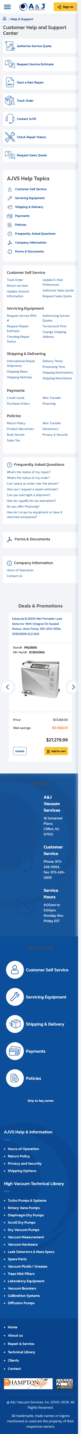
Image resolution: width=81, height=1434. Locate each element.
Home (12, 1327)
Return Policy (16, 423)
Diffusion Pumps (21, 1303)
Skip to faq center (41, 1100)
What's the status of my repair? (29, 472)
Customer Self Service (30, 189)
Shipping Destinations (57, 372)
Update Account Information (18, 293)
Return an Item (17, 285)
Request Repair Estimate (18, 328)
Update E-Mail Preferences (52, 282)
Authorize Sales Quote (58, 290)
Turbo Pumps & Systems (27, 1200)
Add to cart (58, 751)
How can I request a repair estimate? (32, 489)
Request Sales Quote (57, 296)
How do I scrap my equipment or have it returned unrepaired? (34, 514)
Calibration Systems (24, 1295)
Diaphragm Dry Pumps (26, 1215)
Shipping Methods (19, 377)
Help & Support (21, 19)
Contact (14, 1368)
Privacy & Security (55, 434)
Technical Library (21, 1352)
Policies (20, 224)
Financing (49, 403)
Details (19, 751)
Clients (13, 1360)
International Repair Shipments (21, 363)
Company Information (30, 242)
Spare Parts (17, 1259)
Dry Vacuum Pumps (23, 1229)
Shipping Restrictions (57, 378)
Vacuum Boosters (22, 1288)
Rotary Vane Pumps (24, 1207)
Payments (22, 215)
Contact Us (14, 575)
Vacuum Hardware (23, 1244)
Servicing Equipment (29, 198)
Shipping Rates (17, 371)
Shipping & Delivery (28, 206)
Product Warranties (20, 428)
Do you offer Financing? (23, 506)
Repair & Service (21, 1343)
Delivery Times (52, 361)
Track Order (15, 279)
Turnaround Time (54, 326)
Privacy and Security (25, 1163)
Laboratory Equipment (26, 1281)
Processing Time (53, 366)
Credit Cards (15, 397)
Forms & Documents (29, 251)
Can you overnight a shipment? (29, 495)
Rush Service (16, 434)
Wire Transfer (51, 397)
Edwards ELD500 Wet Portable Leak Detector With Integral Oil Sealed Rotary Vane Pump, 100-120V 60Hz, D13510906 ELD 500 (37, 626)
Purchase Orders (18, 403)
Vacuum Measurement (26, 1237)
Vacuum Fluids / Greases (27, 1266)
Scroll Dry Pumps (21, 1222)
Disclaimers (50, 428)
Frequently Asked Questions (35, 233)
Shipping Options (22, 1170)
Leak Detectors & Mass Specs (31, 1251)
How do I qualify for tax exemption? (31, 500)
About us (15, 1335)
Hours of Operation (20, 570)
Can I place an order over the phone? (33, 483)
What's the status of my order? (28, 477)
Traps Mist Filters (21, 1273)
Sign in (68, 6)
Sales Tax (13, 440)
